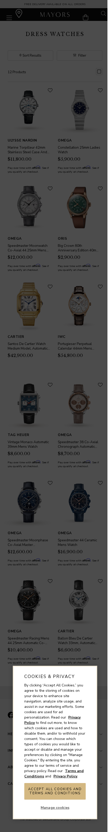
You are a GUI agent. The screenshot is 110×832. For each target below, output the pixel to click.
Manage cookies (55, 807)
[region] (55, 742)
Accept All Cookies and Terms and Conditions (55, 791)
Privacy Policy (65, 776)
